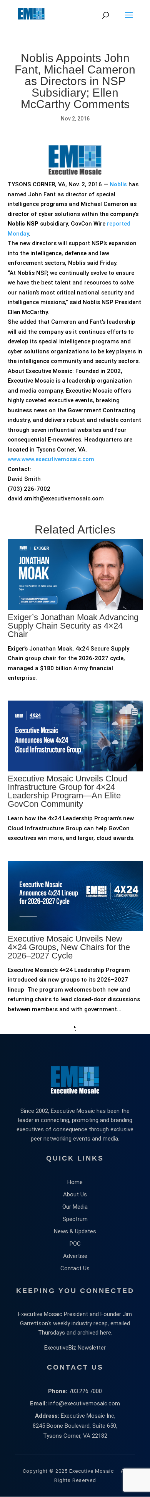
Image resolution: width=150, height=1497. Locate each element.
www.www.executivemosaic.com (51, 459)
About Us (75, 1194)
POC (75, 1243)
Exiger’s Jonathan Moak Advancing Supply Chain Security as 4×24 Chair (73, 625)
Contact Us (75, 1268)
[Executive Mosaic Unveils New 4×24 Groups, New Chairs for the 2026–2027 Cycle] (75, 963)
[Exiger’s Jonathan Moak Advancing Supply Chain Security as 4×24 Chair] (75, 641)
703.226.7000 (85, 1391)
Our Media (75, 1206)
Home (75, 1182)
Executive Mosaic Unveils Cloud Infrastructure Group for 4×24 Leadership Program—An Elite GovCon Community (67, 791)
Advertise (75, 1256)
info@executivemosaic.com (84, 1403)
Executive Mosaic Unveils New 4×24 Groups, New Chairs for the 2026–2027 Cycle (69, 947)
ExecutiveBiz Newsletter (75, 1347)
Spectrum (75, 1219)
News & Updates (75, 1231)
